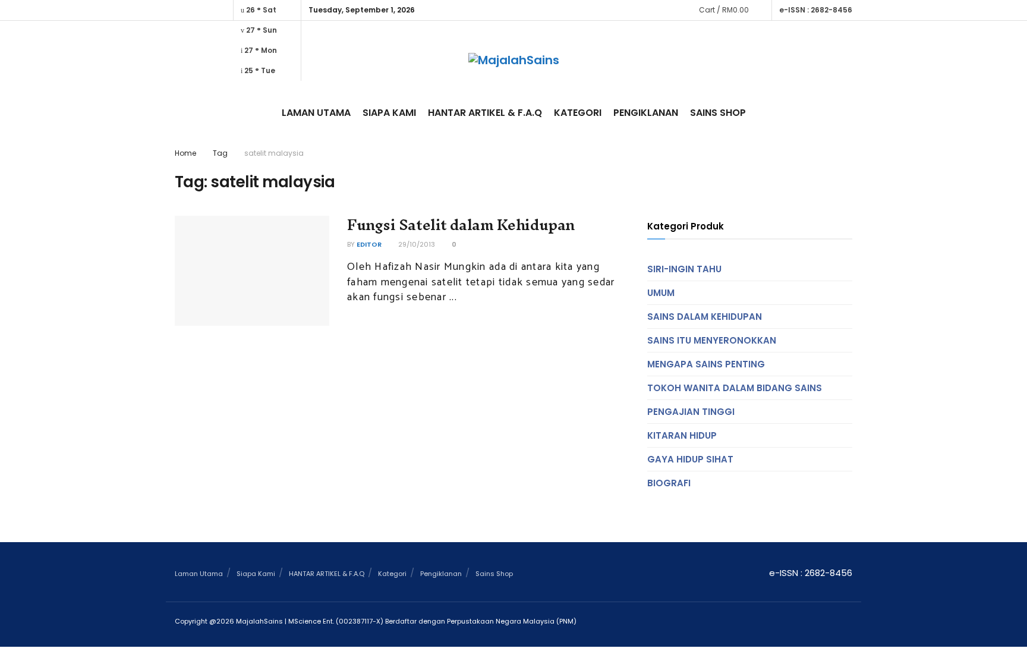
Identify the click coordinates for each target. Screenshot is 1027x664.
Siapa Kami (389, 112)
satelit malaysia (274, 153)
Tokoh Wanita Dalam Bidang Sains (734, 388)
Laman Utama (316, 112)
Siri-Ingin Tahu (684, 269)
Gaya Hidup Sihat (690, 459)
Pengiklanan (645, 112)
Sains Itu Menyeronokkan (711, 340)
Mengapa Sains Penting (706, 364)
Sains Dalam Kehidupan (704, 316)
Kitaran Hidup (682, 435)
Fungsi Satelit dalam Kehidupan (461, 224)
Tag (220, 153)
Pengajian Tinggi (691, 411)
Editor (369, 244)
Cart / (724, 10)
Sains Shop (718, 112)
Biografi (669, 483)
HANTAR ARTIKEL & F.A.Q (485, 112)
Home (185, 153)
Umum (661, 293)
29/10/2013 (415, 244)
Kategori (577, 112)
